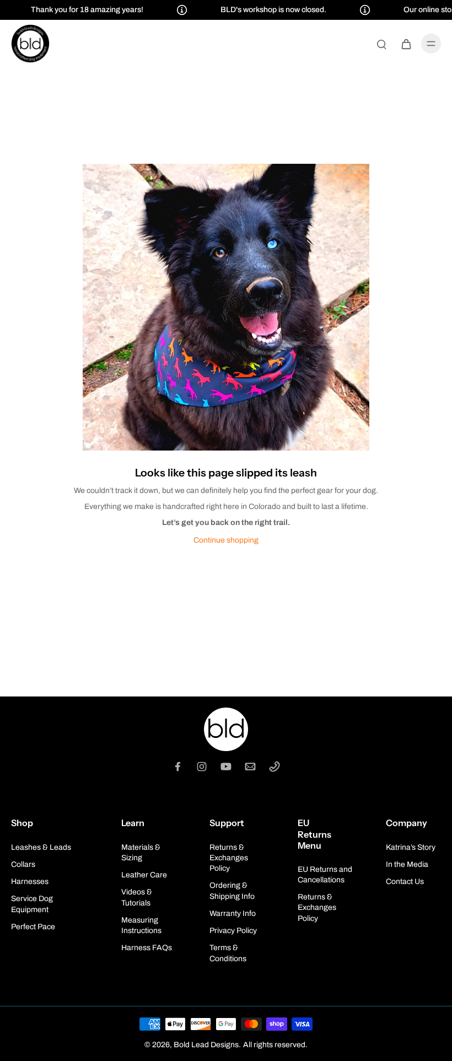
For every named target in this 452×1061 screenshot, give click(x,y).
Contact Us (405, 881)
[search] (381, 44)
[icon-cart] (406, 44)
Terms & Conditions (227, 953)
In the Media (407, 864)
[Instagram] (202, 766)
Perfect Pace (33, 927)
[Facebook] (177, 766)
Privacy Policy (233, 930)
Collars (23, 864)
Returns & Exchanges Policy (228, 858)
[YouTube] (226, 766)
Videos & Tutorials (136, 897)
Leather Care (144, 875)
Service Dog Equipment (32, 903)
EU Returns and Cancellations (325, 874)
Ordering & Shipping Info (232, 890)
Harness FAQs (146, 948)
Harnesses (30, 881)
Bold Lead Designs (206, 1045)
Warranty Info (232, 913)
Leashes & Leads (41, 847)
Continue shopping (226, 540)
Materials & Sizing (140, 852)
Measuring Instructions (141, 925)
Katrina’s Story (410, 847)
